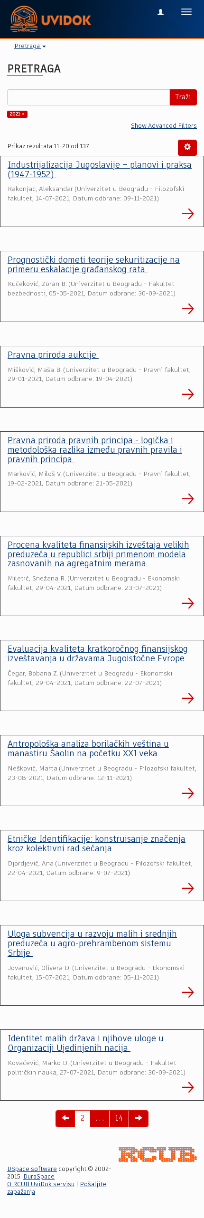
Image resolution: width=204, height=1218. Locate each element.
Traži (183, 97)
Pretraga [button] (27, 46)
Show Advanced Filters (164, 126)
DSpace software (32, 1169)
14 (119, 1118)
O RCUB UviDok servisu (40, 1184)
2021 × (17, 114)
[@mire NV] (158, 1154)
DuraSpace (39, 1177)
